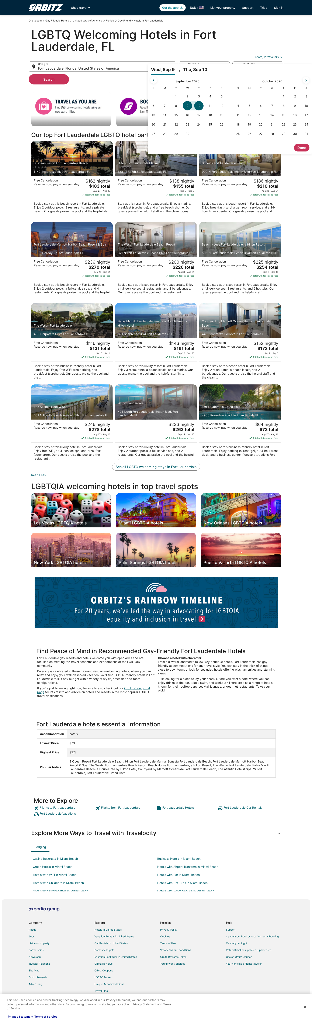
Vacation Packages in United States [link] (115, 956)
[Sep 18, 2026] (210, 115)
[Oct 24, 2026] (306, 124)
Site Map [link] (34, 970)
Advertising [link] (35, 984)
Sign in (278, 7)
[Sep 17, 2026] (199, 115)
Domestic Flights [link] (104, 950)
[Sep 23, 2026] (187, 124)
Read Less (38, 475)
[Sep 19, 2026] (221, 115)
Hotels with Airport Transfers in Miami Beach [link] (187, 866)
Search (49, 79)
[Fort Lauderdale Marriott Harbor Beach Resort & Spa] (72, 261)
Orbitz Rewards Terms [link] (173, 956)
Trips (263, 7)
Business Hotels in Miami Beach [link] (179, 858)
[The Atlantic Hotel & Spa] (72, 423)
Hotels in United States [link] (108, 929)
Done (301, 148)
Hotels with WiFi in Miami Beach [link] (54, 875)
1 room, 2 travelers (266, 57)
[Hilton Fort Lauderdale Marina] (156, 180)
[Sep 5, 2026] (221, 96)
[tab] (40, 847)
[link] (64, 808)
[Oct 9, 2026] (295, 105)
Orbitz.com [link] (35, 20)
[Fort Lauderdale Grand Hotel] (240, 423)
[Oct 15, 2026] (283, 115)
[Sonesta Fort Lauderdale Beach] (240, 180)
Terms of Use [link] (168, 943)
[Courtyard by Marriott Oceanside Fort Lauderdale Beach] (240, 342)
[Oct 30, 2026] (295, 134)
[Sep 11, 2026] (210, 105)
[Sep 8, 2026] (176, 105)
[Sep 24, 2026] (199, 124)
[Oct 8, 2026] (283, 105)
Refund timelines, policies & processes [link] (248, 950)
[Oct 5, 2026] (249, 105)
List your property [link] (39, 943)
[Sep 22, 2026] (176, 124)
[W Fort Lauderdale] (156, 423)
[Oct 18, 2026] (238, 124)
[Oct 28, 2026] (272, 134)
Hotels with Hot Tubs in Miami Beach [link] (182, 883)
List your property (222, 7)
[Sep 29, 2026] (176, 134)
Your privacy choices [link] (172, 963)
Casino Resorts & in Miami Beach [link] (55, 858)
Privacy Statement (20, 1016)
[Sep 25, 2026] (210, 124)
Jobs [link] (31, 936)
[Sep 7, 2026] (165, 105)
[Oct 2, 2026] (295, 96)
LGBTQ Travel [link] (102, 977)
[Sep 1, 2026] (176, 96)
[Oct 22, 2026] (283, 124)
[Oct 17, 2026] (306, 115)
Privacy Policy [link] (168, 929)
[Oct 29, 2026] (283, 134)
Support (247, 7)
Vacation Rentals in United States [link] (114, 936)
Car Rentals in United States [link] (111, 943)
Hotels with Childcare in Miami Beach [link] (58, 883)
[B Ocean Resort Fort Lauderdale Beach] (72, 180)
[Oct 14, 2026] (272, 115)
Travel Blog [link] (101, 990)
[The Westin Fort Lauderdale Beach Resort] (156, 261)
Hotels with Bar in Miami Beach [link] (178, 875)
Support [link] (230, 929)
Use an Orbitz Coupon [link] (239, 956)
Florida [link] (110, 20)
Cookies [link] (165, 936)
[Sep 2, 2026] (187, 96)
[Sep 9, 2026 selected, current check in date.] (187, 105)
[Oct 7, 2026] (272, 105)
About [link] (32, 929)
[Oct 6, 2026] (261, 105)
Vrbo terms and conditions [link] (175, 950)
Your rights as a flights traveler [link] (244, 963)
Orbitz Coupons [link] (103, 970)
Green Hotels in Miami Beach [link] (52, 866)
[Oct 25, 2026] (238, 134)
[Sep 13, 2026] (153, 115)
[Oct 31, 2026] (306, 134)
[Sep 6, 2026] (153, 105)
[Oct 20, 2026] (261, 124)
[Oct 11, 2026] (238, 115)
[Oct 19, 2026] (249, 124)
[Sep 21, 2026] (165, 124)
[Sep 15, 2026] (176, 115)
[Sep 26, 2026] (221, 124)
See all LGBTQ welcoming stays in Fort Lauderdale (156, 467)
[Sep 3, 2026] (199, 96)
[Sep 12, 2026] (221, 105)
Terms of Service (46, 1016)
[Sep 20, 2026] (153, 124)
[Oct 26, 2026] (249, 134)
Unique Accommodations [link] (109, 984)
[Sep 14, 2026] (165, 115)
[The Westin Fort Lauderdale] (72, 342)
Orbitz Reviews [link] (103, 963)
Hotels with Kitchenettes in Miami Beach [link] (60, 891)
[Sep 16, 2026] (187, 115)
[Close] (305, 1007)
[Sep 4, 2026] (210, 96)
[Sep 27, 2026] (153, 134)
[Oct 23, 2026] (295, 124)
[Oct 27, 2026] (261, 134)
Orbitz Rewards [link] (38, 977)
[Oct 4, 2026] (238, 105)
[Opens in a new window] (156, 602)
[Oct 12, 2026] (249, 115)
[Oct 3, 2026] (306, 96)
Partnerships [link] (36, 950)
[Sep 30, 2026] (187, 134)
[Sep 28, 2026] (165, 134)
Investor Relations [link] (39, 963)
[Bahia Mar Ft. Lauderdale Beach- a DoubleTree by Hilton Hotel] (156, 342)
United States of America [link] (87, 20)
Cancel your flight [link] (236, 943)
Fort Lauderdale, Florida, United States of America (78, 68)
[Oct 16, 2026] (295, 115)
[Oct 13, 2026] (261, 115)
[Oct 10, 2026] (306, 105)
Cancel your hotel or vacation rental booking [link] (252, 936)
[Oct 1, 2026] (283, 96)
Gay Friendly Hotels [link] (57, 20)
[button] (156, 833)
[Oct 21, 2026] (272, 124)
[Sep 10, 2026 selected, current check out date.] (199, 105)
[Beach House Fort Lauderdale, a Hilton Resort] (240, 261)
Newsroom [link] (35, 956)
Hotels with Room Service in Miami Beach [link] (185, 891)
